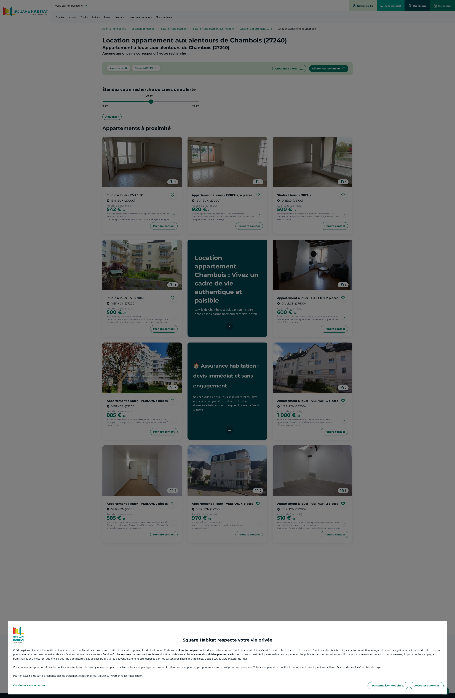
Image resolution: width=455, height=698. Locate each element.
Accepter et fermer (426, 685)
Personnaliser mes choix (388, 685)
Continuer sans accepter (29, 685)
